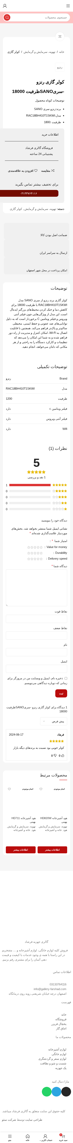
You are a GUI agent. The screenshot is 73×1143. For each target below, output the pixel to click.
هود (65, 830)
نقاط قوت (61, 611)
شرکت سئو (9, 1119)
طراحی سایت (33, 1119)
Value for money (56, 547)
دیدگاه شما (59, 566)
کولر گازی (13, 51)
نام (65, 644)
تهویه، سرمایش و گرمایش (39, 51)
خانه (61, 51)
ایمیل (64, 661)
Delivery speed (57, 558)
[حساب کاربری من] (5, 6)
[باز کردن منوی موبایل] (68, 6)
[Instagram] (66, 1092)
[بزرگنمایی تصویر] (59, 36)
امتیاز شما (59, 541)
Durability (61, 552)
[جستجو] (7, 17)
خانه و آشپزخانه (53, 830)
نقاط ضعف (60, 628)
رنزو (59, 67)
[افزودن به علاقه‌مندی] (41, 789)
